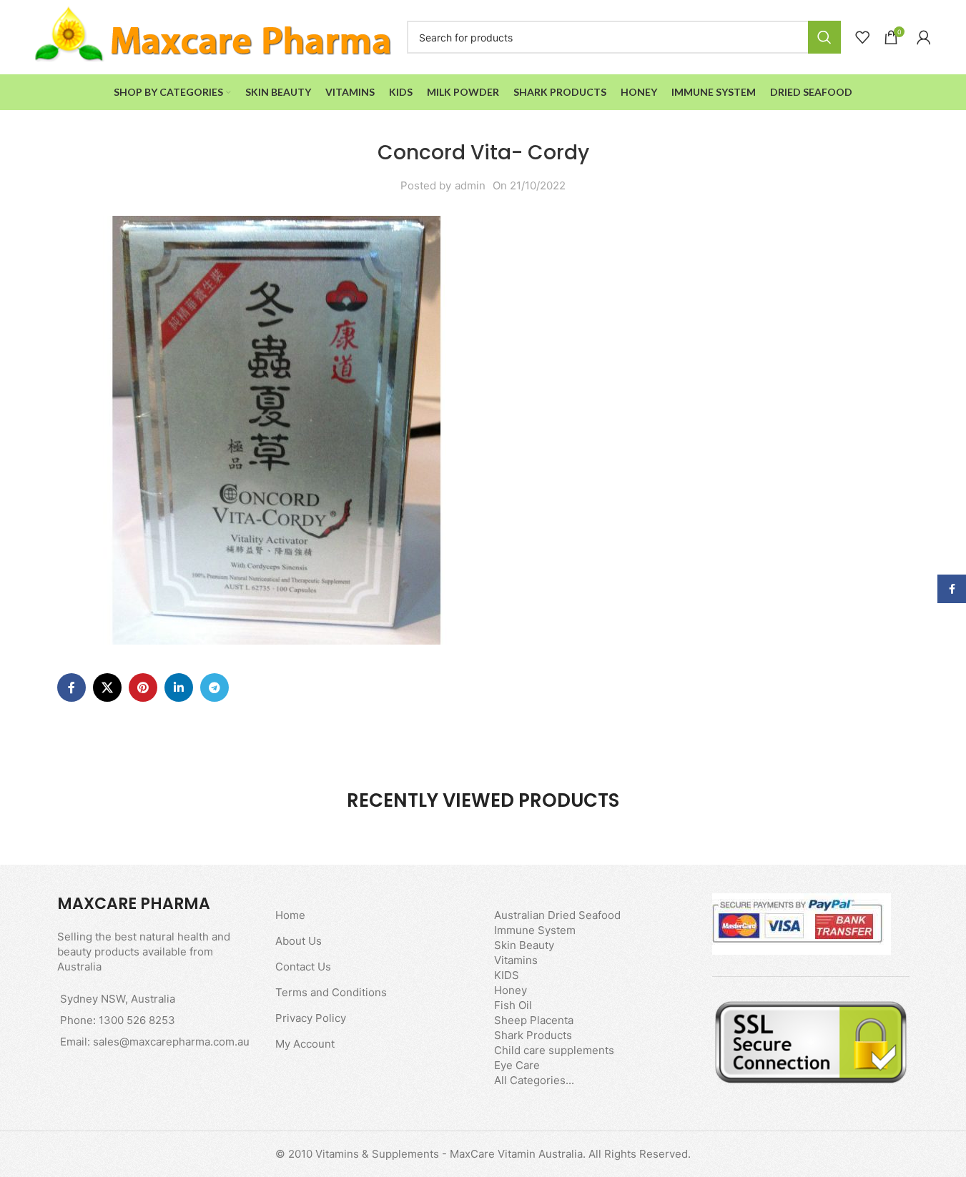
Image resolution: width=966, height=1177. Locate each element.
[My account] (924, 37)
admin (470, 185)
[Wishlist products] (862, 37)
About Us (298, 941)
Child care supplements (554, 1050)
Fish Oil (513, 1005)
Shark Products (533, 1035)
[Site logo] (214, 36)
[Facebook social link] (71, 687)
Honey (510, 990)
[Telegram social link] (214, 687)
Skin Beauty (524, 945)
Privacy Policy (310, 1018)
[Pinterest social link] (143, 687)
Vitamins (516, 960)
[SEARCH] (824, 37)
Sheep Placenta (533, 1020)
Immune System (535, 930)
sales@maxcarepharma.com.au (171, 1041)
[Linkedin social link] (178, 687)
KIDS (506, 975)
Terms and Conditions (331, 992)
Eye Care (517, 1065)
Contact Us (303, 966)
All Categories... (534, 1080)
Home (290, 915)
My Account (305, 1044)
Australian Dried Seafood (557, 915)
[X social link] (107, 687)
